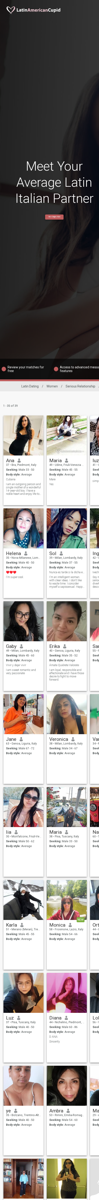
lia (8, 832)
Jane (11, 739)
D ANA (53, 1036)
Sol (52, 553)
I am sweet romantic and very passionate (21, 671)
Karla (11, 925)
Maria (55, 460)
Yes (51, 484)
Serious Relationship (80, 386)
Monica (57, 925)
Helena (13, 553)
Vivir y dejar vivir (16, 665)
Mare (52, 479)
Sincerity (54, 1041)
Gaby (11, 646)
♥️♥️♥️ (11, 572)
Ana (10, 460)
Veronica (58, 739)
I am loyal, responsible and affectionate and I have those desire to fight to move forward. (66, 674)
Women (52, 386)
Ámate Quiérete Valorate (64, 665)
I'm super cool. (15, 577)
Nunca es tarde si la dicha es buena (66, 572)
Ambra (56, 1111)
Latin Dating (30, 386)
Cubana (10, 479)
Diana (55, 1018)
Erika (54, 646)
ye (8, 1111)
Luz (10, 1018)
